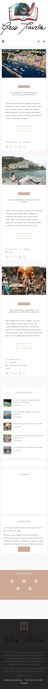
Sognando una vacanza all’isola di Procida (24, 94)
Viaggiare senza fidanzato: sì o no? (28, 424)
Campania (23, 86)
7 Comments (27, 249)
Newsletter (24, 683)
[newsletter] (24, 549)
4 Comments (26, 142)
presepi (16, 365)
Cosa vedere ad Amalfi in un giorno (24, 201)
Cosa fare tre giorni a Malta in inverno (26, 413)
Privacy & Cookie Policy (34, 680)
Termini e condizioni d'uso (12, 680)
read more (24, 128)
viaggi (11, 252)
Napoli (11, 365)
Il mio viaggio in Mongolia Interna (27, 447)
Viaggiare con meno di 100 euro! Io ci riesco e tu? (28, 437)
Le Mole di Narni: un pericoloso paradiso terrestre (26, 401)
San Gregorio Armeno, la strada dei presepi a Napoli (24, 311)
